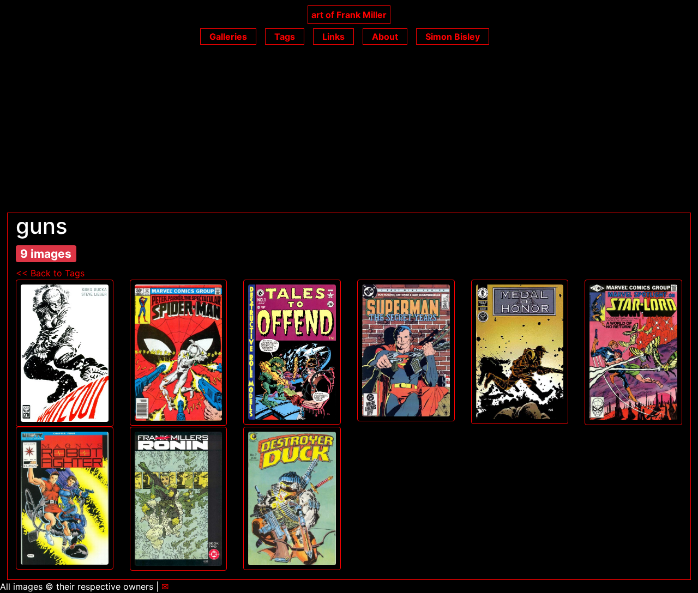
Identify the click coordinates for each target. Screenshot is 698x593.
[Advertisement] (349, 131)
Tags (284, 36)
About (385, 36)
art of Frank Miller (349, 14)
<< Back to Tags (50, 273)
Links (333, 36)
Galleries (228, 36)
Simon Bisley (452, 36)
